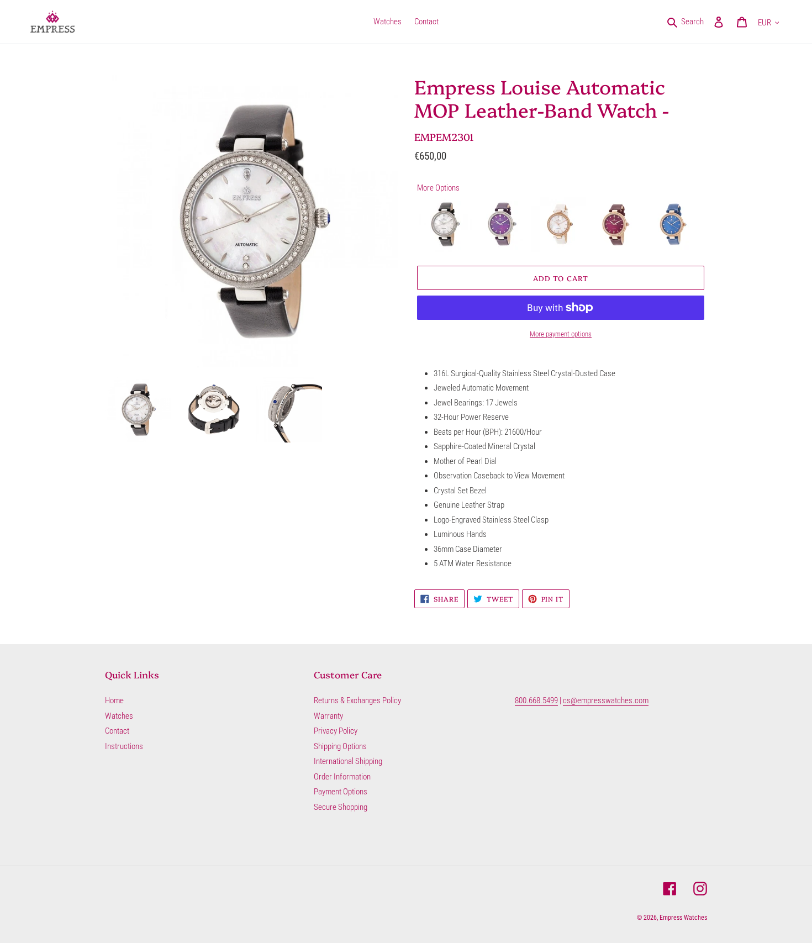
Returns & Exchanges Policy (357, 700)
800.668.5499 (536, 700)
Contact (117, 731)
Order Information (342, 777)
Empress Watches (683, 917)
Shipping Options (340, 746)
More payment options (561, 334)
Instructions (124, 746)
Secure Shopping (340, 807)
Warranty (328, 716)
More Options (438, 188)
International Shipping (348, 761)
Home (114, 700)
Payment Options (340, 792)
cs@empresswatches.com (605, 700)
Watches (119, 716)
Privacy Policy (335, 731)
